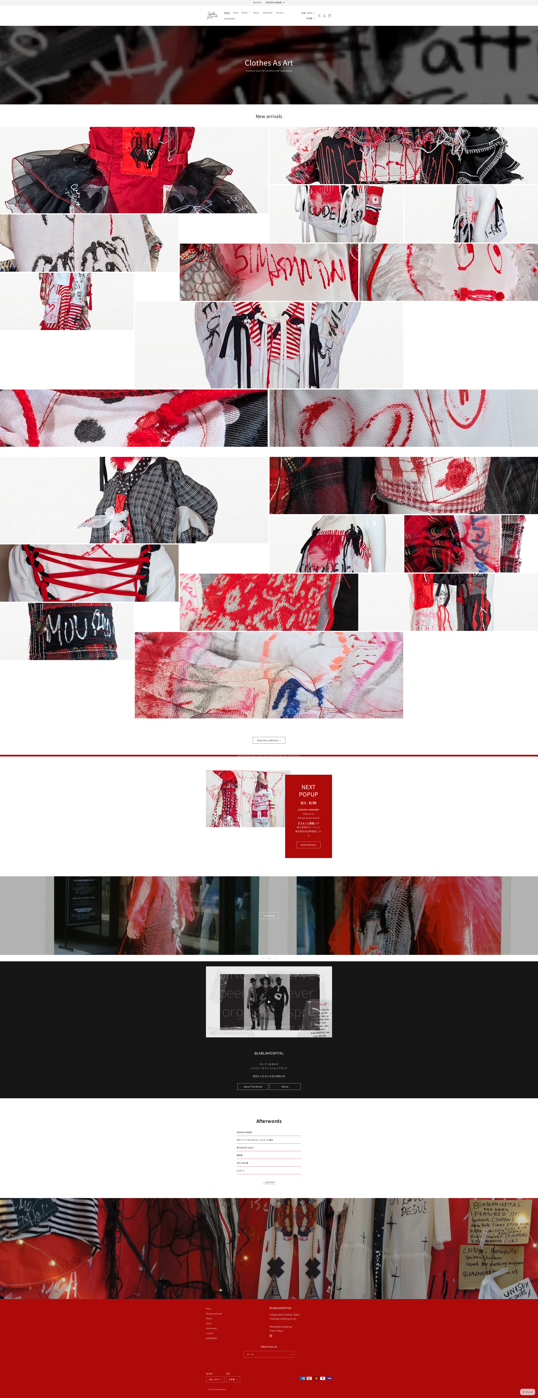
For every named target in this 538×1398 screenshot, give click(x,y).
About (209, 1323)
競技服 (240, 1155)
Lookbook (269, 915)
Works (285, 1086)
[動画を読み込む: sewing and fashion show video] (269, 1001)
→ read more (269, 1182)
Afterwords (211, 1328)
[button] (245, 13)
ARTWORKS (211, 1338)
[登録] (291, 1354)
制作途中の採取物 (244, 1132)
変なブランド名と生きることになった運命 (255, 1140)
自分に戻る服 (242, 1163)
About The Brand (253, 1086)
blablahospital (220, 1389)
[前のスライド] (263, 958)
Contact (210, 1333)
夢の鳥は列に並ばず (245, 1147)
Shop (208, 1308)
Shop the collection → (269, 740)
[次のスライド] (275, 958)
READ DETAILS (308, 844)
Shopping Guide (214, 1313)
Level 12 (241, 1170)
